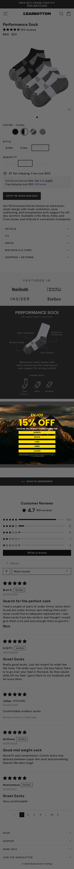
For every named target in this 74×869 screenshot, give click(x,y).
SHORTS (36, 432)
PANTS (37, 437)
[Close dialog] (68, 409)
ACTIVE (37, 451)
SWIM (37, 446)
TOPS (37, 441)
